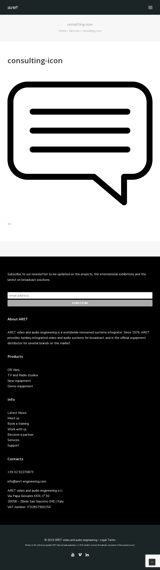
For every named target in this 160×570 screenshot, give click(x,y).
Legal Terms (108, 540)
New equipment (19, 381)
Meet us (13, 418)
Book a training (18, 424)
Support (13, 445)
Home (62, 31)
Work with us (17, 429)
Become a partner (21, 435)
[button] (150, 7)
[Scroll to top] (152, 562)
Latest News (17, 413)
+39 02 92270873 (21, 472)
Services (74, 31)
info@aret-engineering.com (27, 481)
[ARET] (13, 7)
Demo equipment (20, 386)
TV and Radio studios (23, 375)
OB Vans (14, 370)
